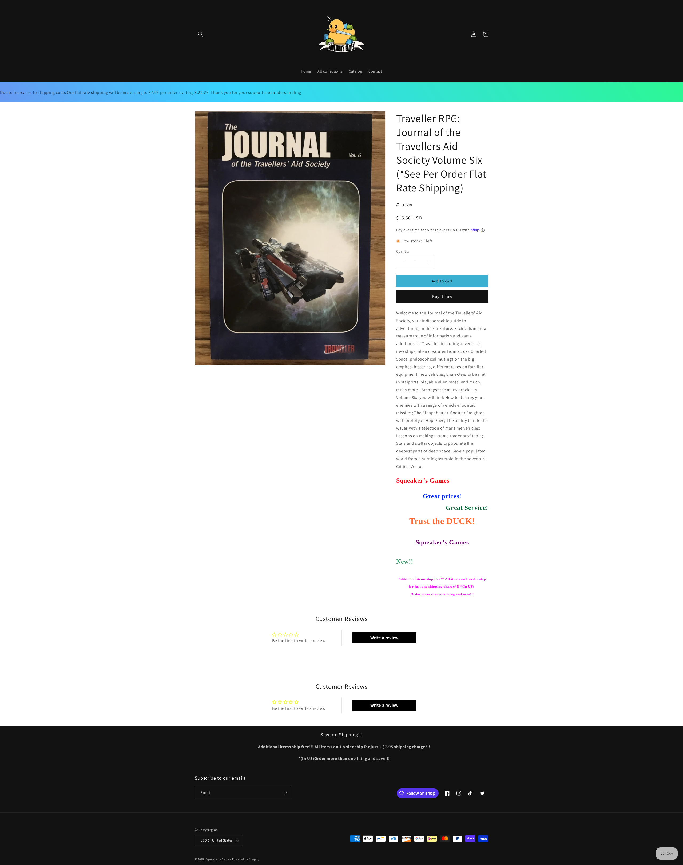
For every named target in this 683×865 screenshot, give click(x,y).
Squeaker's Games (219, 859)
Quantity (403, 251)
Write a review (384, 637)
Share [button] (407, 204)
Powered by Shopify (246, 859)
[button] (201, 34)
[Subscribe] (285, 793)
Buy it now (442, 296)
